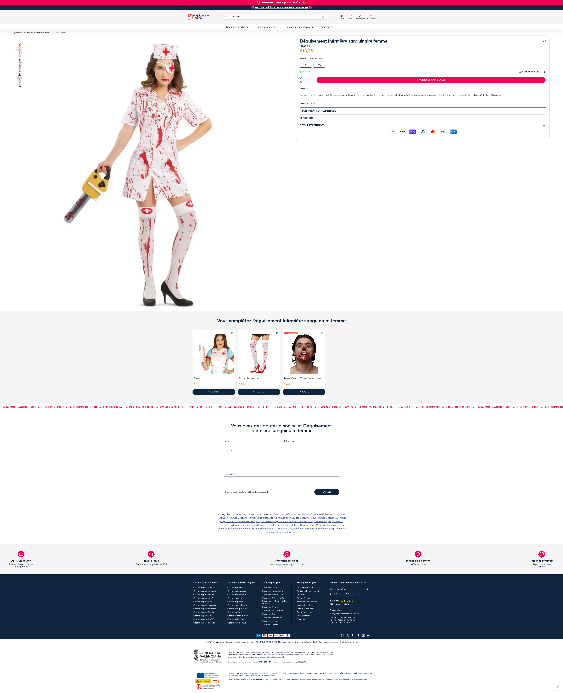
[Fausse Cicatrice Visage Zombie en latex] (304, 354)
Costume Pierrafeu (270, 625)
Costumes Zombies (59, 33)
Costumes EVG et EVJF (204, 588)
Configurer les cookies (328, 642)
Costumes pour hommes (204, 609)
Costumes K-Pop (269, 588)
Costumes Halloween (40, 33)
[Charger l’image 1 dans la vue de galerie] (20, 50)
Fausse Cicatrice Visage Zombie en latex (303, 378)
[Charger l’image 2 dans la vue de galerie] (20, 65)
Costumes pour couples (204, 595)
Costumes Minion (270, 621)
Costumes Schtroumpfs (273, 598)
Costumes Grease (270, 607)
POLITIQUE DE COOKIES (266, 642)
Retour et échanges (306, 609)
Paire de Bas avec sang (250, 378)
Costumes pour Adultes (286, 518)
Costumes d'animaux (237, 605)
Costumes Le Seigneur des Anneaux (274, 602)
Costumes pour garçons (204, 605)
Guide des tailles (316, 59)
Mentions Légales (286, 642)
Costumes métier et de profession (256, 518)
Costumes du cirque (236, 623)
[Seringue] (214, 354)
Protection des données (243, 642)
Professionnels (303, 616)
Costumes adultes (235, 27)
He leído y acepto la (346, 594)
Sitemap (301, 619)
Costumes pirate (235, 602)
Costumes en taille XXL (204, 619)
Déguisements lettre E (288, 525)
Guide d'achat (303, 598)
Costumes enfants (265, 27)
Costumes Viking (235, 612)
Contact (301, 595)
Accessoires (327, 27)
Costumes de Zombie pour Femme (291, 514)
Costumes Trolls (269, 614)
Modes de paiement (306, 605)
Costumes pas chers (202, 616)
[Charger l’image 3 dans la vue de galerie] (20, 80)
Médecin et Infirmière (286, 532)
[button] (371, 17)
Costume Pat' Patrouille (272, 611)
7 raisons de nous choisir (308, 591)
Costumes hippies (235, 619)
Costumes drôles (235, 588)
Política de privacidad (257, 492)
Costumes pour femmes (312, 518)
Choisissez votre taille (431, 80)
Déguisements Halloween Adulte (258, 525)
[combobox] (275, 17)
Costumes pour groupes (204, 591)
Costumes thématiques (297, 27)
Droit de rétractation (349, 642)
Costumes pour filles (202, 602)
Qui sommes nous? (305, 588)
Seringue (198, 378)
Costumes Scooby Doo (272, 595)
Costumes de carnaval (204, 623)
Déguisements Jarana (21, 33)
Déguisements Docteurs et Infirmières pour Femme (300, 522)
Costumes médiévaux (237, 616)
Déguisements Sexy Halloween (270, 529)
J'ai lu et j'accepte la (247, 492)
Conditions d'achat (303, 642)
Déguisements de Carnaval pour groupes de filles (246, 522)
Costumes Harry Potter (272, 591)
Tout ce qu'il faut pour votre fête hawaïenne (281, 7)
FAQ (315, 642)
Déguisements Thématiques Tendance (308, 529)
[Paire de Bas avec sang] (259, 354)
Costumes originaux (236, 591)
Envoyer (327, 492)
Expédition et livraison (307, 602)
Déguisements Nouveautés (239, 529)
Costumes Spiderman (272, 618)
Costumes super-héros (237, 609)
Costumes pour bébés (203, 598)
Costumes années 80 (237, 595)
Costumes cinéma (235, 598)
